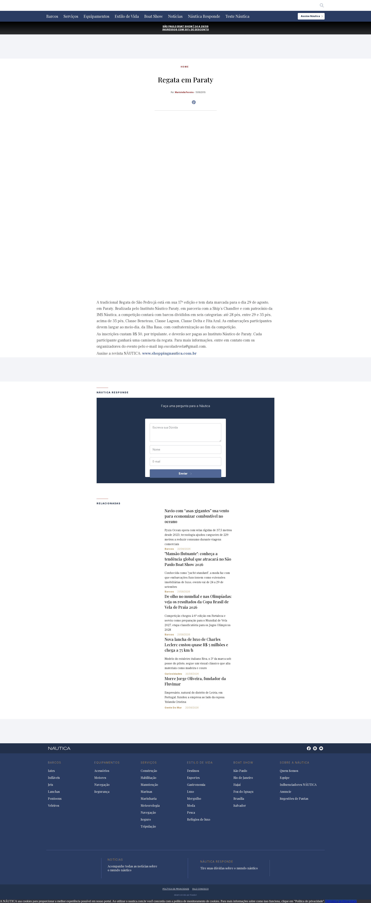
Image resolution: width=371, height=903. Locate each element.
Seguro (146, 819)
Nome (156, 449)
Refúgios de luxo (198, 819)
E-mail (156, 461)
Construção (149, 771)
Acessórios (101, 771)
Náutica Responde (204, 16)
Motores (100, 778)
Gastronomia (196, 785)
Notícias (175, 16)
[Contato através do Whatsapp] (304, 750)
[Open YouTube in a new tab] (194, 102)
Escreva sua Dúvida (165, 427)
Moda (191, 805)
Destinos (193, 771)
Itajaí (237, 785)
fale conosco (200, 889)
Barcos (52, 16)
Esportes (193, 778)
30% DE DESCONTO (197, 29)
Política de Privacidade (343, 901)
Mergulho (194, 799)
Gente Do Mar (173, 707)
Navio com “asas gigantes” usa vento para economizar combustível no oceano (197, 516)
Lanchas (54, 792)
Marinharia (149, 799)
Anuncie (285, 792)
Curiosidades (173, 673)
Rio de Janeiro (243, 778)
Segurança (101, 792)
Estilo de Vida (127, 16)
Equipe (284, 778)
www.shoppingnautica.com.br (169, 353)
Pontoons (54, 799)
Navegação (102, 785)
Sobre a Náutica (294, 762)
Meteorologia (150, 805)
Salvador (239, 805)
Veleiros (53, 805)
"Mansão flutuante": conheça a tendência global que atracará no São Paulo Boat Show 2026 (198, 559)
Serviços (71, 16)
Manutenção (149, 785)
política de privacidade (176, 889)
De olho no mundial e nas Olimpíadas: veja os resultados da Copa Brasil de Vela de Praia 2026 (198, 602)
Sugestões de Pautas (294, 799)
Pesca (191, 812)
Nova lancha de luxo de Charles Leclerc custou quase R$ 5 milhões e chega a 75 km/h (196, 645)
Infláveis (54, 778)
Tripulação (148, 826)
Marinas (146, 792)
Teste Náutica (237, 16)
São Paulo (240, 771)
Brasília (238, 799)
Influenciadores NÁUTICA (298, 785)
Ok (327, 901)
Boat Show (153, 16)
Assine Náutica (310, 16)
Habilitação (148, 778)
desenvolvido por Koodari (185, 895)
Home (185, 67)
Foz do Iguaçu (243, 792)
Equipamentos (96, 16)
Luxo (190, 792)
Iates (51, 771)
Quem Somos (289, 771)
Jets (50, 785)
